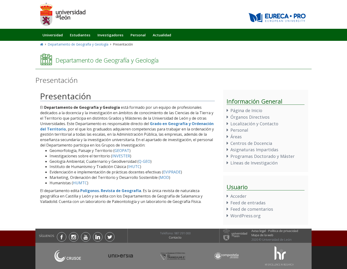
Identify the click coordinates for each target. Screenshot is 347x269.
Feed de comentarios (251, 209)
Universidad (52, 35)
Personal (138, 35)
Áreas (236, 136)
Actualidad (162, 35)
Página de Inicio (246, 110)
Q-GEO (144, 161)
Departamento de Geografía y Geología (78, 44)
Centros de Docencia (251, 143)
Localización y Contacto (254, 123)
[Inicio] (62, 14)
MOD (164, 177)
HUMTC (80, 182)
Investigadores (110, 35)
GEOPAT (121, 150)
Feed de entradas (248, 203)
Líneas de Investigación (254, 163)
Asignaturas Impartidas (254, 149)
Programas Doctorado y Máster (262, 156)
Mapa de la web (262, 235)
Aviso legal (258, 231)
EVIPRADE (172, 172)
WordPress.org (245, 216)
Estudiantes (80, 35)
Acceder (238, 196)
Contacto (175, 237)
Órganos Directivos (250, 117)
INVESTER (121, 156)
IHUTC (134, 166)
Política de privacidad (283, 231)
